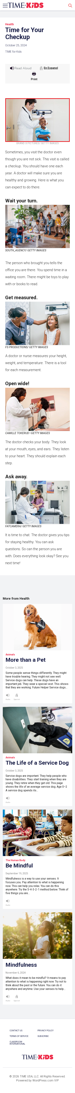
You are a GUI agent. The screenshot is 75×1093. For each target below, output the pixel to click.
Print (34, 79)
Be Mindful (19, 865)
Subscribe (43, 1036)
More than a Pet (26, 659)
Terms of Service (19, 1036)
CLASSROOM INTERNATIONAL (17, 1043)
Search (70, 5)
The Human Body (15, 860)
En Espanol (51, 68)
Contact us (16, 1030)
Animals (10, 654)
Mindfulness (21, 964)
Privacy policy (46, 1030)
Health (9, 24)
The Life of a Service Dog (37, 762)
